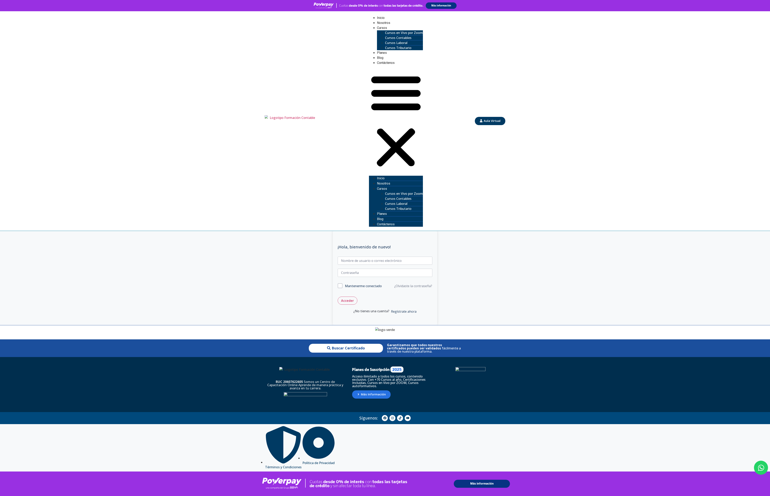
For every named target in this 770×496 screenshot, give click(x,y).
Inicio (381, 18)
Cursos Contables (398, 38)
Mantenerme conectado (363, 286)
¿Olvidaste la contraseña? (413, 286)
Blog (380, 58)
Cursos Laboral (396, 43)
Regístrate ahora (403, 311)
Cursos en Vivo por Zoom (404, 33)
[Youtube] (408, 418)
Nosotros (383, 23)
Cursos (382, 28)
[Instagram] (392, 418)
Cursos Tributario (398, 48)
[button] (396, 120)
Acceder (347, 300)
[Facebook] (385, 418)
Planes (382, 53)
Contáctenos (386, 63)
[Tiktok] (400, 418)
